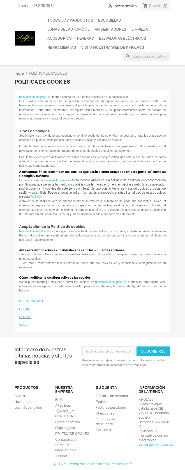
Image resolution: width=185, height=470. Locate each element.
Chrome (25, 317)
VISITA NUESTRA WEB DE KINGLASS (112, 47)
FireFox (24, 309)
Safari (23, 325)
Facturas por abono (111, 407)
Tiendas (61, 456)
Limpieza (140, 29)
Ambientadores (110, 29)
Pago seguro (65, 428)
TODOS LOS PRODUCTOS (70, 20)
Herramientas (61, 47)
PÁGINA (35, 197)
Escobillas (109, 20)
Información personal (112, 396)
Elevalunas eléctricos (122, 38)
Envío (59, 399)
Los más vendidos (28, 407)
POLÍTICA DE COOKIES (72, 433)
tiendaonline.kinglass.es (35, 97)
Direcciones (105, 413)
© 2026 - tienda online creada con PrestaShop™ (92, 464)
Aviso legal (63, 405)
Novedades (23, 401)
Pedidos (102, 401)
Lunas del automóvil (68, 29)
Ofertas (21, 396)
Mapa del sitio (65, 450)
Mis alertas (104, 430)
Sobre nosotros (67, 422)
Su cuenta (106, 387)
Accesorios (59, 38)
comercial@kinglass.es (156, 444)
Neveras (85, 38)
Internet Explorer (31, 301)
